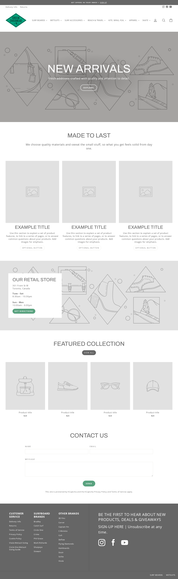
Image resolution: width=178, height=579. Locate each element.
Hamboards (64, 548)
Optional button (32, 248)
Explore (88, 87)
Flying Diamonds (66, 544)
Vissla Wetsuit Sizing (18, 543)
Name (28, 446)
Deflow (62, 539)
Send (89, 483)
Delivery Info (11, 7)
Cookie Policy (15, 538)
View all (89, 352)
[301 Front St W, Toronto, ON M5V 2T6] (89, 295)
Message (30, 459)
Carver (62, 522)
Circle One (38, 530)
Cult (60, 535)
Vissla (61, 561)
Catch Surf (38, 525)
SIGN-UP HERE (111, 526)
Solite (61, 556)
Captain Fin (64, 527)
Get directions (24, 311)
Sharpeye (38, 547)
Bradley (37, 521)
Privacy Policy (100, 492)
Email (93, 446)
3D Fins (62, 518)
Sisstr (61, 552)
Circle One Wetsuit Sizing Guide (17, 548)
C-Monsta (63, 531)
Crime (36, 534)
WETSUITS (170, 575)
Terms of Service (119, 492)
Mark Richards (40, 543)
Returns (23, 7)
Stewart (37, 551)
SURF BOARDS (156, 575)
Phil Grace (38, 538)
